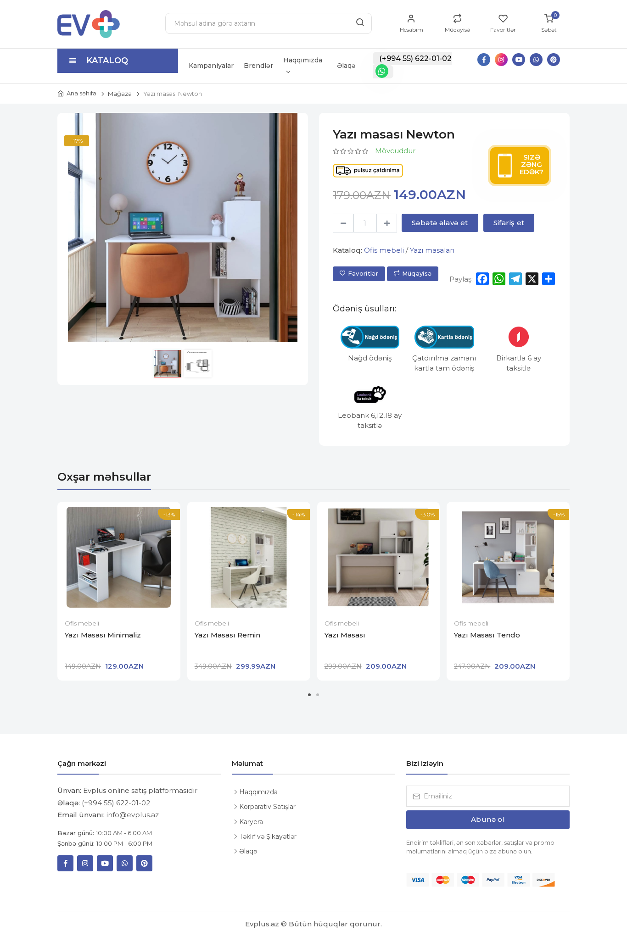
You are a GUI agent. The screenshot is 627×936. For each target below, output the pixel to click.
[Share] (548, 278)
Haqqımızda (302, 60)
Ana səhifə (81, 93)
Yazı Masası (345, 635)
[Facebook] (482, 278)
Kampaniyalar (211, 65)
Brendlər (258, 65)
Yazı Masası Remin (227, 635)
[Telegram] (515, 278)
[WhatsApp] (499, 278)
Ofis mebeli (384, 250)
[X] (532, 278)
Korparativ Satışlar (267, 807)
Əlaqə (346, 65)
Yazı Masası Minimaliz (103, 635)
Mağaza (120, 93)
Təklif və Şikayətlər (268, 836)
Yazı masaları (432, 250)
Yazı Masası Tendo (487, 635)
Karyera (251, 822)
